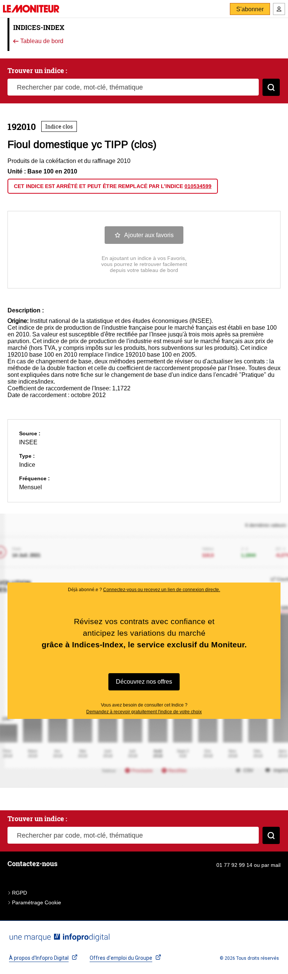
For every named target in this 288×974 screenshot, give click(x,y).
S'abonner (250, 9)
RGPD (19, 893)
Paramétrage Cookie (36, 902)
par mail (270, 865)
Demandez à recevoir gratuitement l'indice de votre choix (144, 712)
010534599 (198, 186)
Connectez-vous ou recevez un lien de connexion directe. (161, 590)
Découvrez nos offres (144, 682)
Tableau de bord (41, 41)
